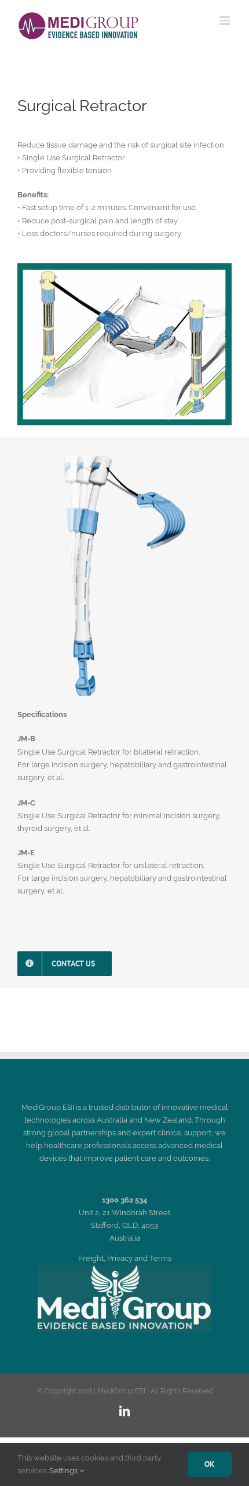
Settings (64, 1470)
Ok (209, 1464)
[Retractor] (124, 458)
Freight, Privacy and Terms (124, 1258)
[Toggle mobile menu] (225, 20)
